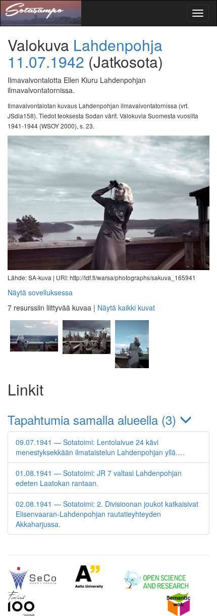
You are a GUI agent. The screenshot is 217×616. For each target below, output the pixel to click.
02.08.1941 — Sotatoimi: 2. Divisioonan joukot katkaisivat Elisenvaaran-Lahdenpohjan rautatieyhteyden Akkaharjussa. (107, 514)
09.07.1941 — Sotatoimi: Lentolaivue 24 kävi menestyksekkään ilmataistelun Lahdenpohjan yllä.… (100, 447)
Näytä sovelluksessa (40, 292)
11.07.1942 (46, 61)
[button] (108, 419)
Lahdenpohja (117, 45)
